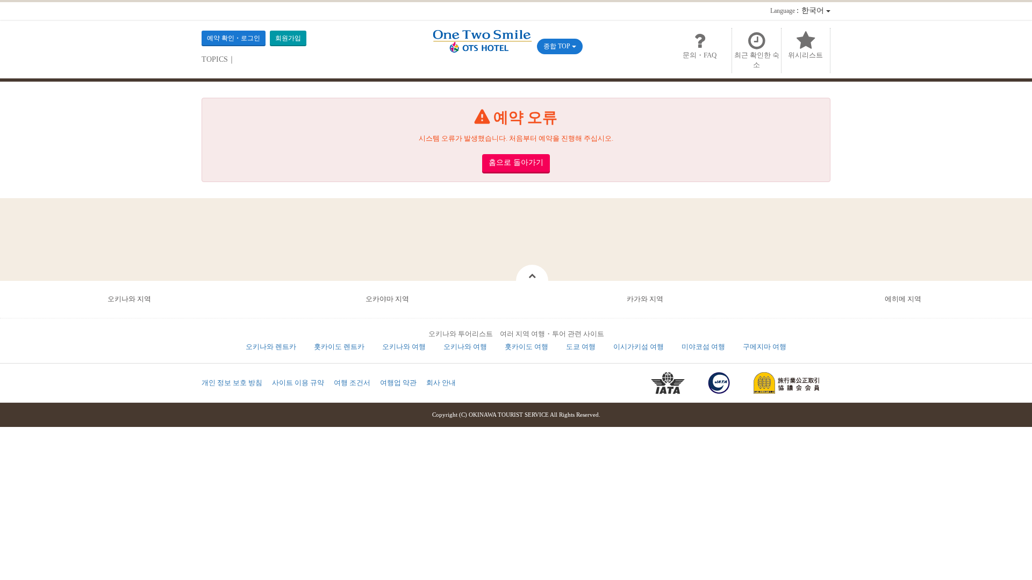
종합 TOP (557, 46)
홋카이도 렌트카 (339, 347)
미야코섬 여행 (703, 347)
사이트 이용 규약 (298, 383)
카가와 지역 (645, 299)
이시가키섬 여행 (638, 347)
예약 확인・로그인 (233, 38)
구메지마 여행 (764, 347)
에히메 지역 (903, 299)
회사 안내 (441, 383)
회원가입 (288, 38)
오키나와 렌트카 (271, 347)
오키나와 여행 (404, 347)
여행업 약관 (398, 383)
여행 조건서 (352, 383)
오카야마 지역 (387, 299)
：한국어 (798, 10)
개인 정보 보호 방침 (232, 383)
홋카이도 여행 (526, 347)
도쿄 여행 (581, 347)
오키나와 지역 (129, 299)
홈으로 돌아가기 (516, 162)
